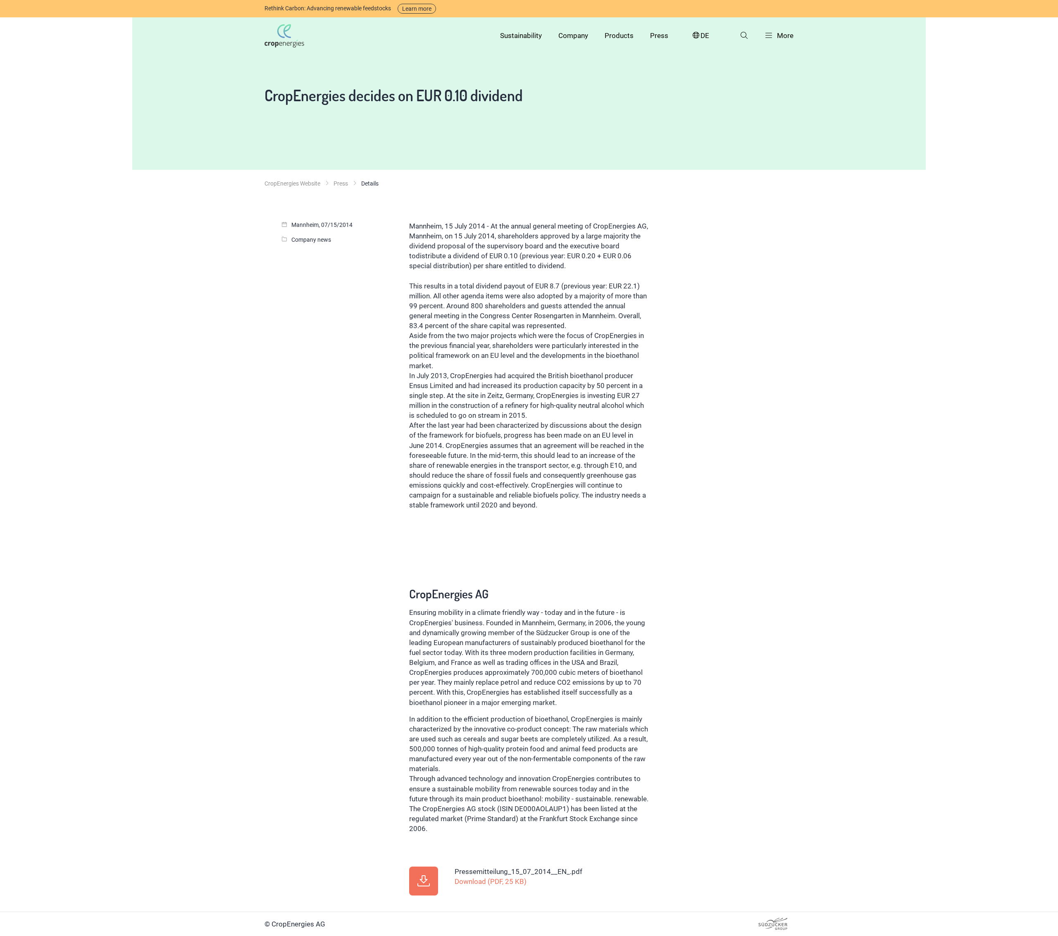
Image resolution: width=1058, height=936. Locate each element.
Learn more (416, 8)
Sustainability (521, 35)
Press (659, 35)
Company (573, 35)
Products (619, 35)
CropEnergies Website (292, 183)
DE (705, 35)
